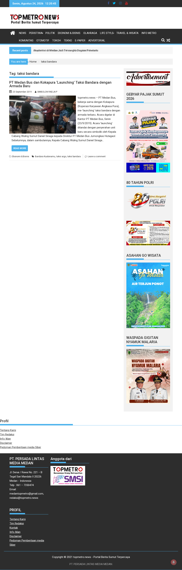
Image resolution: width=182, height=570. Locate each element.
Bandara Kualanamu (45, 156)
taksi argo (61, 156)
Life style (106, 33)
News (22, 33)
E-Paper (80, 40)
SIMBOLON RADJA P (47, 92)
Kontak (14, 527)
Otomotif (42, 40)
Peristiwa (35, 33)
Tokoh (56, 40)
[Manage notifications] (173, 562)
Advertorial (96, 40)
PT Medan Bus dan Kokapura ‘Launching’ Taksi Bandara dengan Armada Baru (60, 84)
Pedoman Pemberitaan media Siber (20, 447)
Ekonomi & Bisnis (69, 33)
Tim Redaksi (7, 434)
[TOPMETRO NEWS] (12, 32)
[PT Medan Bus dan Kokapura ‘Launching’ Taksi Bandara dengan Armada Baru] (42, 97)
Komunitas (26, 40)
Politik (50, 33)
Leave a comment (97, 156)
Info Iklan (5, 438)
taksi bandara (74, 156)
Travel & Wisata (127, 33)
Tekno (68, 40)
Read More (19, 148)
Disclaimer (6, 443)
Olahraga (90, 33)
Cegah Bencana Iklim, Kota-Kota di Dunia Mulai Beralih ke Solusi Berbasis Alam (80, 50)
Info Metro (148, 33)
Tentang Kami (8, 430)
